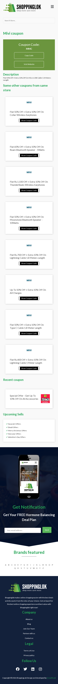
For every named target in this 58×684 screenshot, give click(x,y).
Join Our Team (29, 629)
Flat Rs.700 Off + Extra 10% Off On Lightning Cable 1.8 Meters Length (28, 256)
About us (29, 619)
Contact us (29, 638)
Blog (29, 624)
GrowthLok (51, 678)
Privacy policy (29, 655)
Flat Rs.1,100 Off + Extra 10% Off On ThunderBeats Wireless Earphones (29, 183)
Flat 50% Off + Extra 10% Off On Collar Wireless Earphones (27, 113)
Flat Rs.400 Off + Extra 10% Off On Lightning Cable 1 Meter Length (28, 361)
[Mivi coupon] (29, 120)
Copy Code (29, 54)
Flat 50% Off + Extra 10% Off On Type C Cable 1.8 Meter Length (27, 326)
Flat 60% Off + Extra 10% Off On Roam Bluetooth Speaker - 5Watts (27, 148)
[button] (52, 6)
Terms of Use (29, 650)
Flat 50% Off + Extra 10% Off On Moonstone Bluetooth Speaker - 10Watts (27, 219)
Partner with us (29, 633)
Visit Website (29, 64)
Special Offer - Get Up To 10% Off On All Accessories (24, 397)
